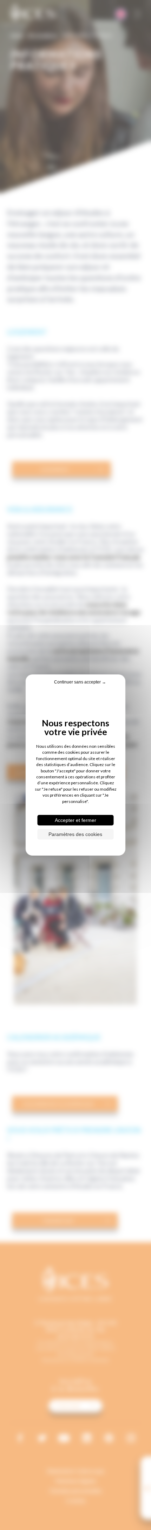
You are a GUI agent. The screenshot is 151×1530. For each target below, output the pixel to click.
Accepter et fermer (75, 820)
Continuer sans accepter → (80, 682)
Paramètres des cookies (75, 834)
